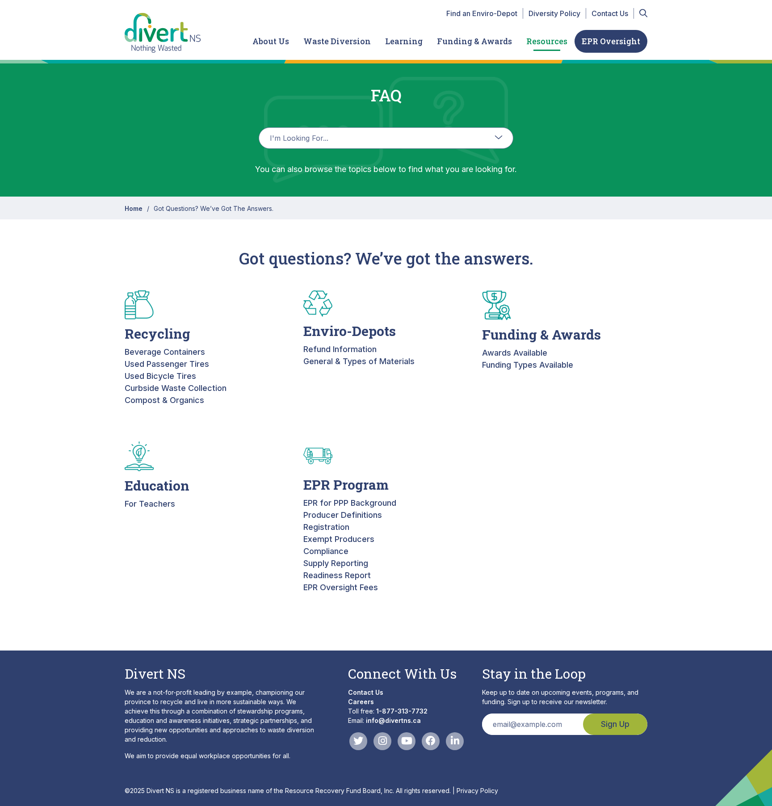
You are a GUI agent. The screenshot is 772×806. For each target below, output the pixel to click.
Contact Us (610, 13)
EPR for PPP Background (349, 503)
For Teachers (150, 503)
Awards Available (514, 352)
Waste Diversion (337, 41)
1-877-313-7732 (402, 711)
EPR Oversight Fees (340, 587)
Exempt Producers (338, 539)
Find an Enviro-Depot (481, 13)
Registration (326, 527)
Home (134, 208)
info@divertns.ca (393, 720)
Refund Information (340, 349)
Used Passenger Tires (167, 364)
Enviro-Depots (349, 331)
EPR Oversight (611, 41)
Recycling (157, 333)
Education (157, 485)
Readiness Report (337, 575)
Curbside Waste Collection (176, 388)
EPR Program (346, 484)
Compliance (325, 551)
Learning (404, 41)
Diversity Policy (554, 13)
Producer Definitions (342, 515)
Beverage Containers (165, 352)
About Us (270, 41)
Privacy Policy (477, 790)
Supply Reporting (335, 563)
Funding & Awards (474, 41)
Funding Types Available (527, 364)
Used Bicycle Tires (160, 376)
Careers (361, 701)
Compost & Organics (164, 400)
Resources (546, 41)
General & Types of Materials (359, 361)
